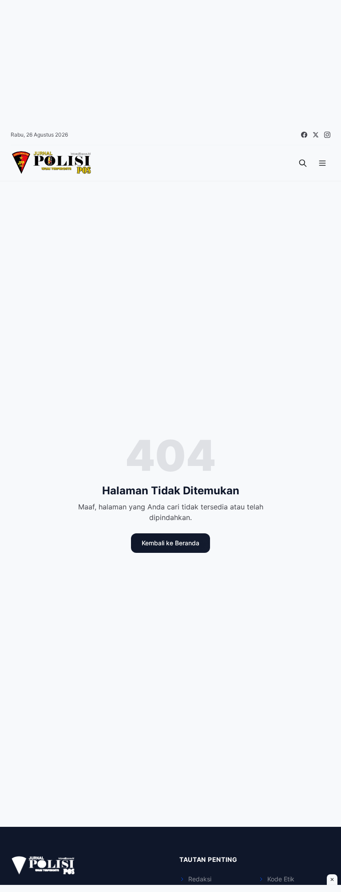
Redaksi (199, 879)
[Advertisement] (170, 62)
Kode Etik (280, 879)
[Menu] (322, 163)
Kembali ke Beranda (170, 543)
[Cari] (303, 163)
